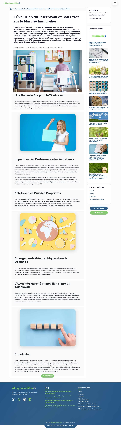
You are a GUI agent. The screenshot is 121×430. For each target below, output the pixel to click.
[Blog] (11, 9)
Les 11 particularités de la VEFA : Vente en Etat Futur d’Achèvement (98, 61)
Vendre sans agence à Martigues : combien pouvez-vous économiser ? (58, 397)
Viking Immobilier (56, 422)
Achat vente (18, 9)
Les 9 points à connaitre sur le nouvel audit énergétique (98, 140)
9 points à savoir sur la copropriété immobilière (98, 92)
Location (93, 196)
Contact (81, 396)
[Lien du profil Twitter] (19, 399)
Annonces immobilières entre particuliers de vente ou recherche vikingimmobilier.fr (97, 158)
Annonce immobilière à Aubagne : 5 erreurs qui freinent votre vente (60, 406)
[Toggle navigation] (114, 3)
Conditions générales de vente (88, 404)
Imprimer (100, 212)
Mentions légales (84, 399)
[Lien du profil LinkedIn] (30, 399)
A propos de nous (84, 401)
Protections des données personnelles (90, 409)
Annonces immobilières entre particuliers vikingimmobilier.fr (97, 44)
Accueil (81, 394)
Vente (92, 194)
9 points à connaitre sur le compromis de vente (98, 108)
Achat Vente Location (97, 199)
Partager (48, 376)
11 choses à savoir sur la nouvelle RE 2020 (98, 123)
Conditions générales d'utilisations (89, 406)
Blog (80, 391)
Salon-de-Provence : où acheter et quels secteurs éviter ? (58, 392)
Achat (92, 191)
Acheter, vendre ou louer (60, 425)
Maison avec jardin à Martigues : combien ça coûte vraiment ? (59, 401)
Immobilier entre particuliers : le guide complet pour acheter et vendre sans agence (98, 176)
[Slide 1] (78, 89)
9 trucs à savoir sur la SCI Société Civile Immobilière (98, 77)
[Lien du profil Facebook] (13, 399)
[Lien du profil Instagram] (24, 399)
